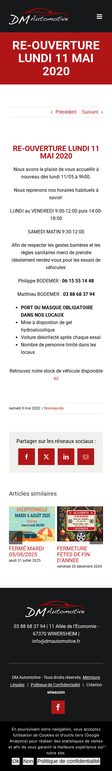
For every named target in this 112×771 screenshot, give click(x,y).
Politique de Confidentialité (55, 684)
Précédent (66, 112)
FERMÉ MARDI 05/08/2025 (31, 515)
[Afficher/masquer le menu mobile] (100, 16)
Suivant (90, 112)
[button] (15, 537)
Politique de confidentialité (68, 761)
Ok (15, 761)
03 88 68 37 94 (29, 626)
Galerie (32, 533)
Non (28, 761)
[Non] (105, 746)
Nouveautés (54, 408)
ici (56, 378)
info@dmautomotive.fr (56, 641)
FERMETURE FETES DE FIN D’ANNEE (79, 515)
